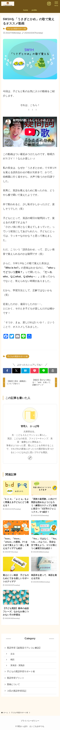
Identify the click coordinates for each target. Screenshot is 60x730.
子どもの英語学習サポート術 (21, 671)
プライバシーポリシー (30, 721)
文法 (11, 654)
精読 (11, 660)
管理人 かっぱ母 (30, 426)
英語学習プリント (15, 678)
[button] (7, 370)
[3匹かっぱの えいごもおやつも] (7, 3)
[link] (30, 458)
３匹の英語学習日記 (16, 691)
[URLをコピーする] (52, 370)
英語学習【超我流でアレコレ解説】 (24, 648)
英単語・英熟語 (16, 665)
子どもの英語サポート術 (16, 29)
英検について (13, 684)
